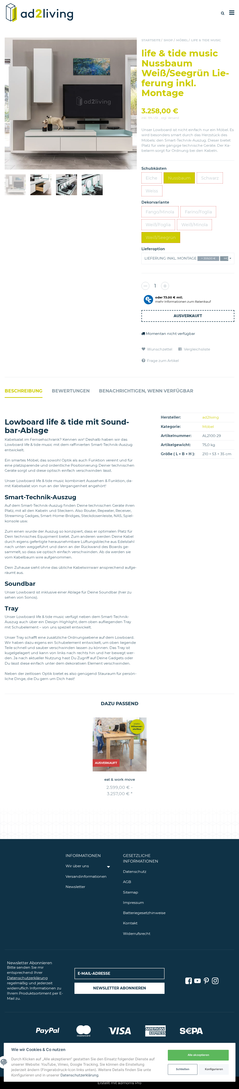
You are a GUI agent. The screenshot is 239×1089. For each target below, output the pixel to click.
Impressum (133, 902)
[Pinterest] (206, 981)
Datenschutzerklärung (27, 978)
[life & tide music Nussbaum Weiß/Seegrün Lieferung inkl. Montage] (71, 104)
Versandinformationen (86, 876)
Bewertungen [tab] (71, 391)
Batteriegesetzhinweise (144, 913)
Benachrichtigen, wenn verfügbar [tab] (146, 391)
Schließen (182, 1069)
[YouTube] (197, 981)
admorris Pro (129, 1083)
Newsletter (75, 886)
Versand (173, 118)
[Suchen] (222, 13)
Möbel (208, 426)
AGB (127, 882)
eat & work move (119, 779)
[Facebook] (188, 981)
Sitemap (130, 892)
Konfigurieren (214, 1069)
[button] (187, 258)
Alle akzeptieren (198, 1055)
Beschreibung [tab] (23, 391)
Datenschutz (134, 871)
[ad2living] (40, 13)
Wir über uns (77, 866)
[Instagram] (215, 981)
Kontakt (130, 923)
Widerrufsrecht (136, 933)
